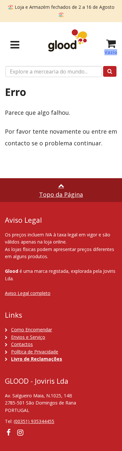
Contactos (22, 344)
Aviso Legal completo (27, 293)
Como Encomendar (31, 329)
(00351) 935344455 (34, 421)
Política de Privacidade (34, 352)
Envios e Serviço (28, 337)
